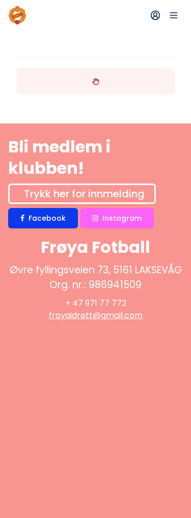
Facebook (47, 218)
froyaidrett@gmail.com (96, 315)
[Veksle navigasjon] (174, 15)
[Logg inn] (155, 15)
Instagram (122, 218)
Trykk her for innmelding (84, 194)
